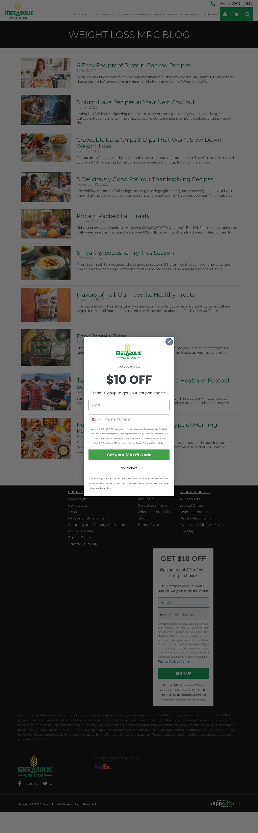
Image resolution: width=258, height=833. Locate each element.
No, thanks (129, 468)
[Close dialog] (169, 341)
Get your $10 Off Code (129, 455)
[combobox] (96, 419)
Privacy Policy (142, 443)
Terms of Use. (158, 443)
